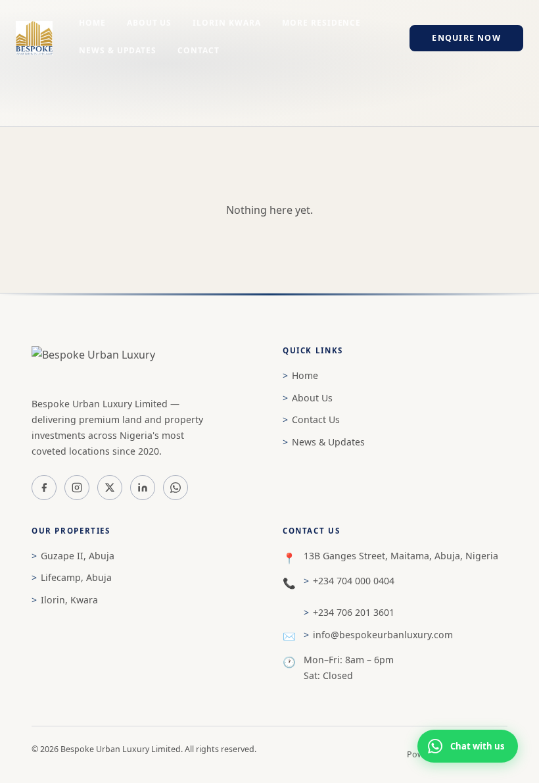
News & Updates (117, 50)
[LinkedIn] (142, 487)
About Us (149, 22)
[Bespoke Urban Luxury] (144, 364)
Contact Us (316, 419)
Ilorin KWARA (227, 22)
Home (92, 22)
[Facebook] (44, 487)
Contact (198, 50)
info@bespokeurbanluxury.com (383, 634)
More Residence (321, 22)
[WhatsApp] (175, 487)
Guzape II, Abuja (77, 555)
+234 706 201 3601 (353, 612)
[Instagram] (76, 487)
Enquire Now (466, 37)
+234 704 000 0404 (353, 580)
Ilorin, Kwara (69, 600)
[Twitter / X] (109, 487)
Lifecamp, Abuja (76, 577)
